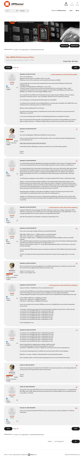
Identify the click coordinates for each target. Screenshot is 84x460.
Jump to (50, 441)
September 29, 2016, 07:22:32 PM (28, 263)
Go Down (8, 67)
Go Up (8, 428)
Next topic (75, 61)
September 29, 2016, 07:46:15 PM (28, 330)
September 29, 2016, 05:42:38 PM (28, 207)
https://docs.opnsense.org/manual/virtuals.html (33, 143)
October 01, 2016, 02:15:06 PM (27, 365)
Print (75, 67)
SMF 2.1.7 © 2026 (8, 454)
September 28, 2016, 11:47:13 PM (27, 74)
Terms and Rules (71, 454)
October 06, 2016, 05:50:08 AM (27, 386)
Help (66, 454)
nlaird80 (12, 82)
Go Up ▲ (78, 454)
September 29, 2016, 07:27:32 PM (28, 285)
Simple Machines (17, 454)
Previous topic (67, 61)
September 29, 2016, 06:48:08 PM (28, 228)
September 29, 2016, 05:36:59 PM (28, 160)
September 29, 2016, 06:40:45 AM (28, 128)
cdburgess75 (12, 395)
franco (12, 134)
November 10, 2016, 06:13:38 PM (27, 407)
